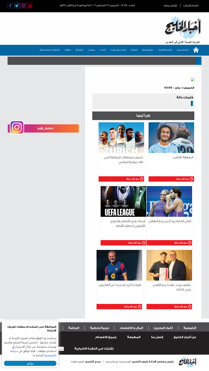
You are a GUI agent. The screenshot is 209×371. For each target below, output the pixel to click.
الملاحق (79, 50)
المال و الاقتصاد (165, 50)
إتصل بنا (157, 337)
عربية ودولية (147, 50)
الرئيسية (189, 328)
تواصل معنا (170, 5)
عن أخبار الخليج (185, 337)
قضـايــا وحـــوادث (118, 50)
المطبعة (133, 337)
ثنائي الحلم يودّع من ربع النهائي (169, 221)
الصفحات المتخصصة (49, 50)
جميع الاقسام (106, 337)
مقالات (67, 50)
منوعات (91, 50)
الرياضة (134, 50)
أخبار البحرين (182, 50)
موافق (30, 363)
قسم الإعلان (190, 5)
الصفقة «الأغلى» (182, 157)
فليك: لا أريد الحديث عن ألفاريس (120, 285)
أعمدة (103, 50)
